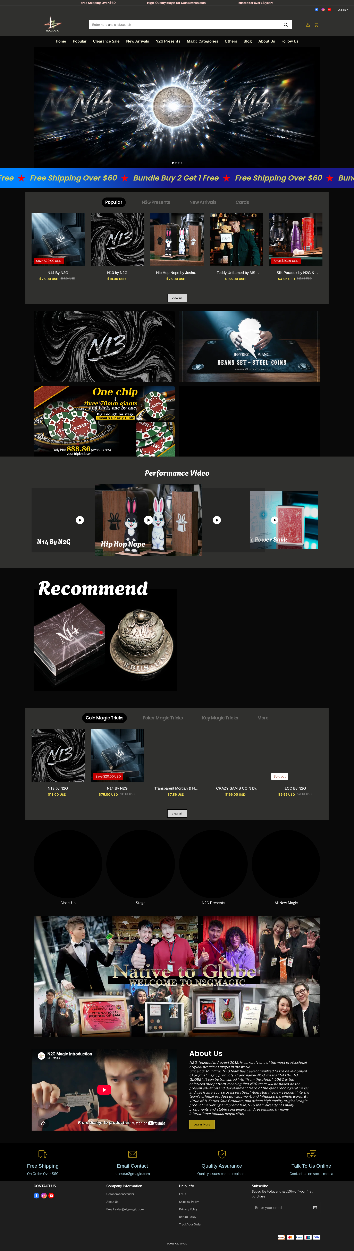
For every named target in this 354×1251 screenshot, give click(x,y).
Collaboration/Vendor (120, 1194)
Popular (79, 41)
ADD (296, 787)
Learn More (202, 1124)
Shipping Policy (189, 1201)
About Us (266, 41)
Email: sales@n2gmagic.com (125, 1209)
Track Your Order (190, 1224)
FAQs (182, 1194)
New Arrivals (137, 41)
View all (177, 298)
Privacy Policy (188, 1209)
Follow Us (289, 41)
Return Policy (187, 1216)
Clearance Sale (106, 41)
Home (61, 41)
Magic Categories (202, 41)
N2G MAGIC (181, 1243)
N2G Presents (167, 41)
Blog (248, 41)
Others (231, 41)
